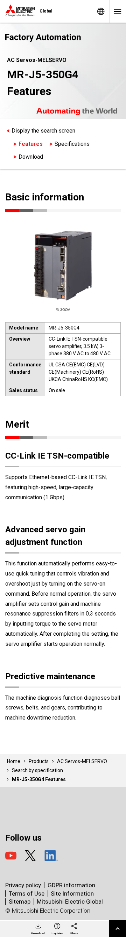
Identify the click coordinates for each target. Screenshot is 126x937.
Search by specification (37, 770)
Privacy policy (23, 885)
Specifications (72, 144)
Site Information (72, 893)
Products (39, 761)
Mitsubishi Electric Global (70, 901)
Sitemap (19, 901)
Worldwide (100, 11)
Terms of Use (26, 893)
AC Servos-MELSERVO (82, 761)
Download (31, 156)
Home (13, 761)
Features (31, 144)
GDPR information (71, 885)
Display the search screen (43, 130)
